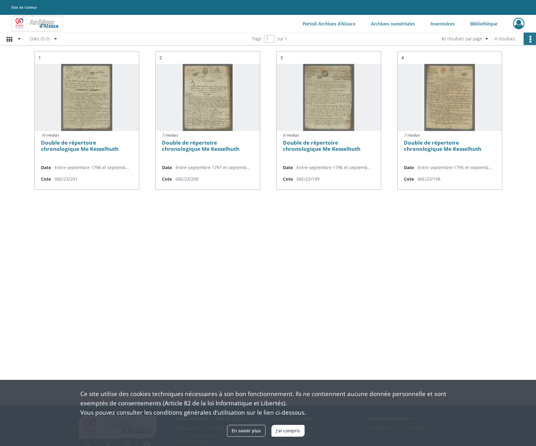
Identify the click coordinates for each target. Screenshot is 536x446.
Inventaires (443, 23)
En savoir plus (246, 431)
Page (256, 39)
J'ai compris (288, 431)
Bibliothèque (484, 23)
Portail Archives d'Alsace (329, 23)
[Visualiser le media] (87, 97)
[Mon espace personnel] (518, 23)
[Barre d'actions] (530, 39)
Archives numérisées (393, 23)
